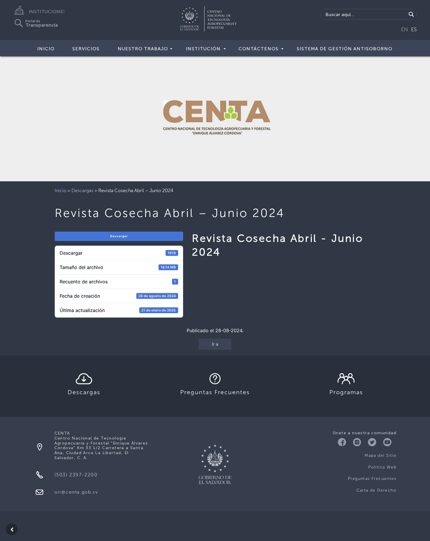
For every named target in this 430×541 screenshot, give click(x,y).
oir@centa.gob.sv (76, 492)
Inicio (45, 48)
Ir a (215, 344)
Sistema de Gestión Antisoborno (344, 48)
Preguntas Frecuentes (372, 478)
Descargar (119, 236)
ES (414, 29)
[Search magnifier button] (411, 14)
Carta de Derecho (376, 490)
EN (404, 29)
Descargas (82, 190)
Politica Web (382, 467)
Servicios (85, 48)
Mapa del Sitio (380, 455)
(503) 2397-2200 (76, 475)
